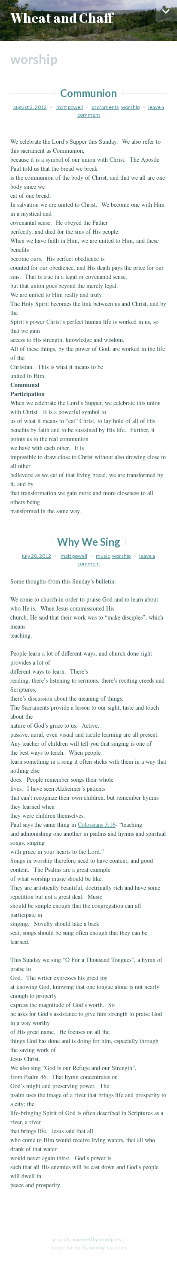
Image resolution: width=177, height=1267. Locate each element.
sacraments (105, 107)
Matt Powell (69, 107)
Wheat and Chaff (61, 18)
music (103, 556)
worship (130, 107)
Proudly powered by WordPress (88, 1239)
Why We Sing (88, 541)
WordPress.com (108, 1247)
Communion (88, 93)
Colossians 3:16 (97, 824)
